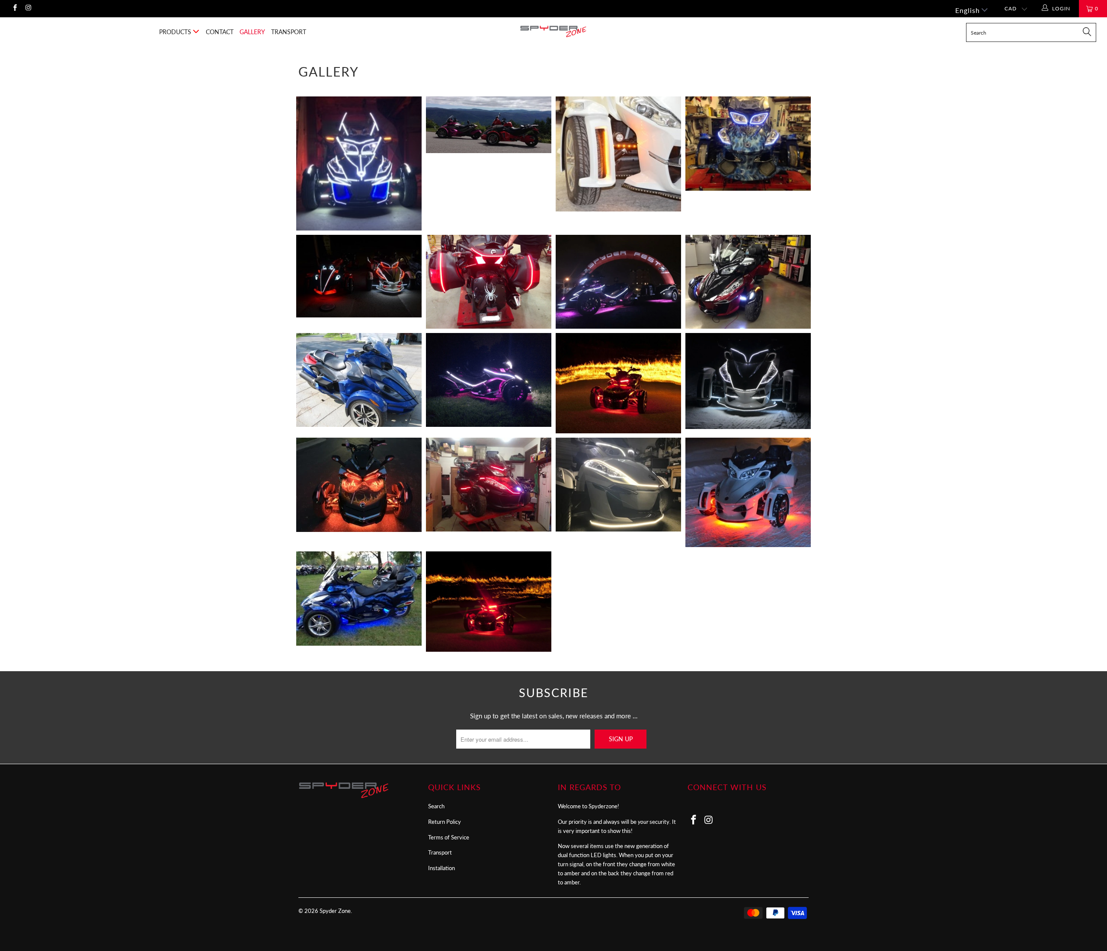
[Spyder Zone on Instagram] (28, 8)
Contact (220, 31)
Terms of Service (448, 837)
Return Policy (444, 821)
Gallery (252, 31)
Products (176, 31)
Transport (288, 31)
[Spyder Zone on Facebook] (14, 8)
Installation (441, 868)
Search (436, 806)
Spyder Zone (335, 910)
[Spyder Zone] (553, 31)
